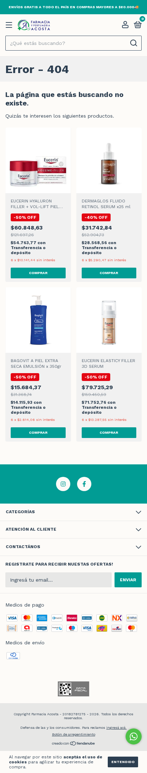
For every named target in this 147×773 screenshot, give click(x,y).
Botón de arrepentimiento (73, 734)
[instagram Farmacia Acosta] (63, 484)
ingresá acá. (116, 728)
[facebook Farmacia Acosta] (84, 484)
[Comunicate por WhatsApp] (134, 736)
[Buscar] (133, 43)
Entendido (123, 762)
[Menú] (10, 25)
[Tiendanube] (73, 744)
